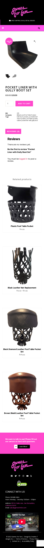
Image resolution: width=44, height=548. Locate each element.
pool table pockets (32, 119)
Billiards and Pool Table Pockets (26, 115)
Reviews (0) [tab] (13, 131)
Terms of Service (21, 539)
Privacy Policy (33, 539)
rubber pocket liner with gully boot (27, 120)
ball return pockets (22, 117)
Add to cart (24, 104)
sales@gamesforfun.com (18, 508)
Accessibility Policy (28, 541)
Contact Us (15, 541)
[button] (3, 28)
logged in (23, 159)
